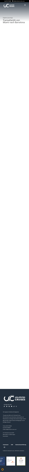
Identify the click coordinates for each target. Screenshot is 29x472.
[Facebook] (6, 406)
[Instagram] (16, 406)
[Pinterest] (9, 406)
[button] (2, 469)
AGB (12, 444)
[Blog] (4, 406)
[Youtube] (11, 406)
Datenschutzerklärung (20, 444)
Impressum (5, 444)
